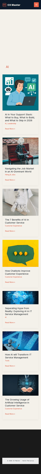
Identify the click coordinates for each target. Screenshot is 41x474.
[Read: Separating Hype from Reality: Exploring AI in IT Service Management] (20, 297)
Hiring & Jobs (10, 175)
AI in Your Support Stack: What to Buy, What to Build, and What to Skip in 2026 (20, 117)
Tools (7, 361)
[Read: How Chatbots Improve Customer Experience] (20, 253)
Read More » (10, 129)
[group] (20, 461)
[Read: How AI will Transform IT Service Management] (20, 341)
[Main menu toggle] (36, 4)
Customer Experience (13, 226)
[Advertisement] (20, 31)
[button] (31, 4)
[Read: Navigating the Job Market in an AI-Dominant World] (20, 151)
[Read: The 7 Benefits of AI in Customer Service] (20, 202)
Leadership (11, 124)
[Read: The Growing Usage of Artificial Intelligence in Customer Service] (20, 385)
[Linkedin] (20, 449)
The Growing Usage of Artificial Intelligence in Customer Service (17, 402)
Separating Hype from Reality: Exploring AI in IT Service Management (18, 311)
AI (5, 124)
